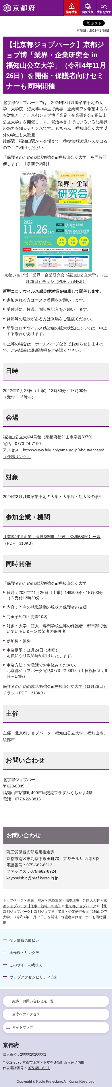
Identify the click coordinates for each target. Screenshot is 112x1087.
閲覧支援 (88, 12)
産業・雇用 (36, 900)
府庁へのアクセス (26, 1014)
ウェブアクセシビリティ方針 (33, 977)
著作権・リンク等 (24, 952)
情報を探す (104, 12)
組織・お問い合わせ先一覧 (33, 1001)
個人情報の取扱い (24, 940)
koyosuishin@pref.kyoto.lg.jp (32, 878)
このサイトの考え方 (26, 965)
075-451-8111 (39, 1068)
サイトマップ (22, 1027)
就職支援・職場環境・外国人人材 (74, 900)
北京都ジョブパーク (80, 906)
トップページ (13, 900)
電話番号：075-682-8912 (29, 865)
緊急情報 (72, 12)
